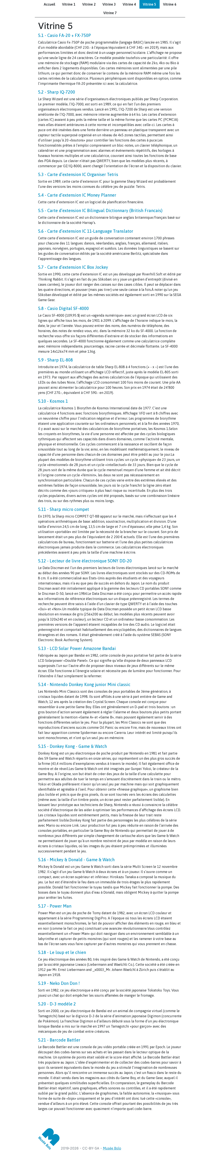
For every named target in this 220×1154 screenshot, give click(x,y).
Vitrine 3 (109, 4)
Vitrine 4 (129, 4)
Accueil (49, 4)
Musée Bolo (112, 1148)
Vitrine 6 (169, 4)
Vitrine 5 (149, 4)
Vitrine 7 (110, 13)
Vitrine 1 (68, 4)
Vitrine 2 (89, 4)
